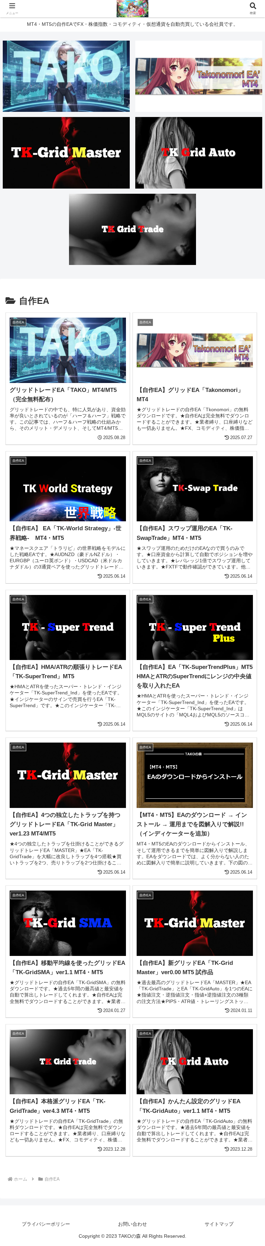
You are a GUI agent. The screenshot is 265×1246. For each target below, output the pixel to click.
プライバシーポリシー (46, 1224)
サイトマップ (219, 1224)
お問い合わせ (132, 1224)
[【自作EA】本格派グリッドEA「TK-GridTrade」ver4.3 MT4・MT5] (132, 229)
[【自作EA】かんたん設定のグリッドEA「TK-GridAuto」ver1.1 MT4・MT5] (199, 152)
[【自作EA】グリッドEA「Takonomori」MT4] (199, 76)
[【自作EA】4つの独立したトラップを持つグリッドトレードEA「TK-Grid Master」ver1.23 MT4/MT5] (66, 152)
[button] (244, 1007)
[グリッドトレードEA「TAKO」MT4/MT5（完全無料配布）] (66, 76)
